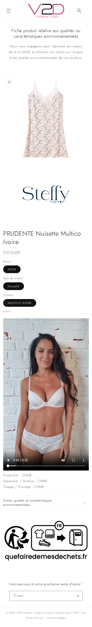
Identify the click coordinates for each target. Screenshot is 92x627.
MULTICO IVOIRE (20, 303)
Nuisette (13, 286)
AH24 (12, 269)
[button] (8, 10)
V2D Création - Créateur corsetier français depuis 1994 (47, 612)
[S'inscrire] (77, 596)
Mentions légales (56, 618)
